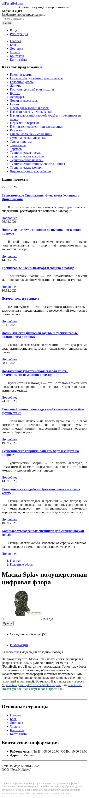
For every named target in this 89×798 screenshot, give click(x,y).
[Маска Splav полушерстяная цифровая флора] (22, 615)
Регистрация (19, 34)
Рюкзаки (16, 130)
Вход (13, 30)
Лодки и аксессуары (24, 100)
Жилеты (16, 85)
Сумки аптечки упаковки (28, 137)
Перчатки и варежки (24, 123)
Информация (19, 645)
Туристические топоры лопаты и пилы (37, 164)
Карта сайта (18, 59)
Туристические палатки (26, 160)
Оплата (15, 52)
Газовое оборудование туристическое (36, 78)
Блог (13, 44)
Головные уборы (22, 82)
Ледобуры (17, 97)
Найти (7, 23)
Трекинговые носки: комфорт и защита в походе (38, 268)
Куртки (15, 93)
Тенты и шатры (21, 141)
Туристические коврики (27, 156)
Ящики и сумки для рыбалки (30, 171)
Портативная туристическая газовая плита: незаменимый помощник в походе (35, 372)
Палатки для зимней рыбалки (31, 111)
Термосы (16, 149)
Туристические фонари (26, 167)
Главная (15, 41)
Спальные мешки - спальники (31, 134)
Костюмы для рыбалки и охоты (32, 89)
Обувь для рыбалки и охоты (29, 108)
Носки (14, 104)
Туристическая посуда (25, 152)
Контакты (17, 56)
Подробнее (9, 218)
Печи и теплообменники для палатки (36, 126)
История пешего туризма (20, 298)
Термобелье (18, 145)
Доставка (16, 48)
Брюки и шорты (21, 74)
